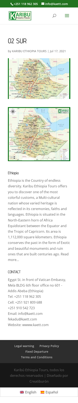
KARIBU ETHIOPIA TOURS (29, 51)
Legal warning (24, 346)
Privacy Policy (49, 346)
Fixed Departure (36, 352)
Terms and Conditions (36, 357)
